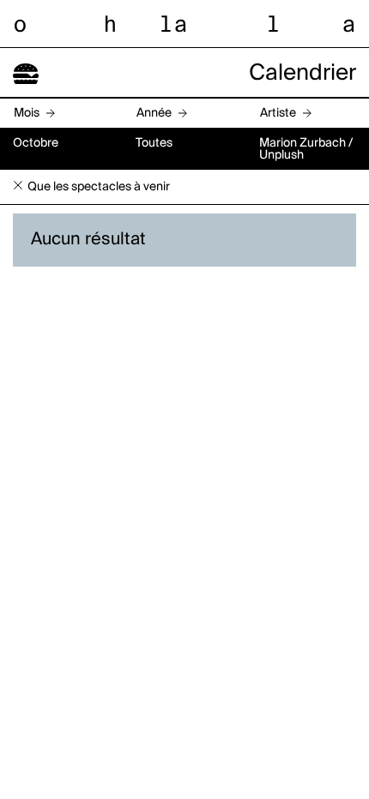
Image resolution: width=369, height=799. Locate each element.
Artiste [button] (278, 113)
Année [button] (154, 113)
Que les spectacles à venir (98, 187)
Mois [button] (26, 113)
